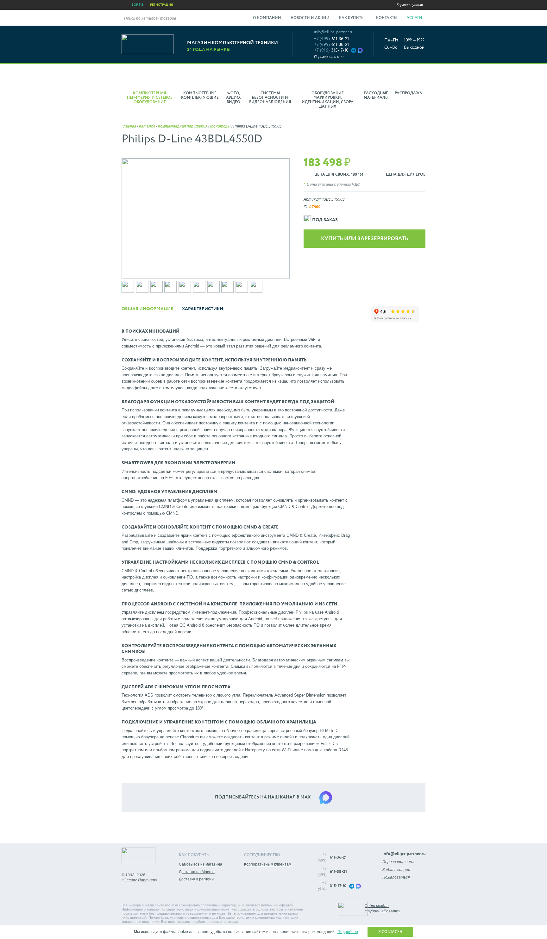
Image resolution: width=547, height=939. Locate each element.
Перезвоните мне (328, 57)
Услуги (415, 18)
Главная (129, 126)
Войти (137, 4)
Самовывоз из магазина (200, 864)
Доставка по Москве (197, 872)
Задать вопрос (396, 870)
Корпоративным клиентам (267, 864)
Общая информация (147, 309)
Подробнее (347, 932)
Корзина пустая (410, 5)
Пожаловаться (396, 877)
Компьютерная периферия (182, 126)
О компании (267, 18)
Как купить (351, 18)
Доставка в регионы (196, 879)
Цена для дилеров (405, 175)
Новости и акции (310, 18)
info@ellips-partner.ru (333, 32)
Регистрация (161, 4)
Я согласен (390, 932)
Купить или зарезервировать (364, 238)
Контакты (386, 18)
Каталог (147, 126)
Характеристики (202, 309)
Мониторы (220, 126)
